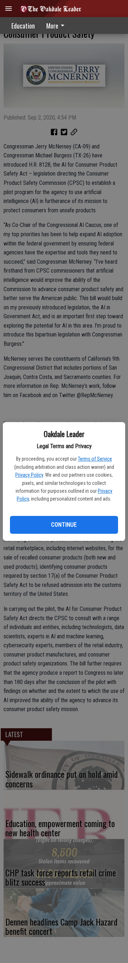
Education (23, 25)
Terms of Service (95, 459)
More (52, 25)
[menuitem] (57, 25)
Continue (63, 524)
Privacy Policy (29, 475)
